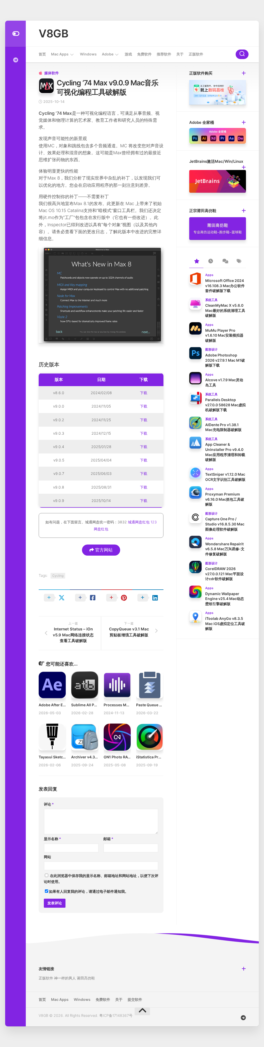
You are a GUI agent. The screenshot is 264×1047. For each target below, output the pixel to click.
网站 (47, 857)
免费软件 (144, 54)
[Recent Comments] (225, 261)
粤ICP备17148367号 (116, 1015)
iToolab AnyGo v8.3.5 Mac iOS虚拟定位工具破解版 (225, 623)
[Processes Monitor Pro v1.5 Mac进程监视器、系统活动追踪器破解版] (117, 685)
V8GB (53, 33)
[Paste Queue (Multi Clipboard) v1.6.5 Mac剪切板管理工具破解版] (149, 685)
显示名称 (52, 839)
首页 (42, 54)
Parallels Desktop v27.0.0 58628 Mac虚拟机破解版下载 (225, 404)
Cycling (57, 576)
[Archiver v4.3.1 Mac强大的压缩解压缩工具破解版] (84, 737)
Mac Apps (60, 54)
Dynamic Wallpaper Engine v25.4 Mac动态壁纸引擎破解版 (224, 598)
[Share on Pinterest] (116, 597)
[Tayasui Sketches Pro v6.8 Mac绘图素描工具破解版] (52, 737)
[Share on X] (54, 597)
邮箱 (108, 839)
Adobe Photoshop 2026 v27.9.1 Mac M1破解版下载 (225, 360)
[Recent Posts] (210, 261)
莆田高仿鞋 (86, 978)
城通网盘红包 (139, 522)
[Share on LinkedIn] (147, 597)
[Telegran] (15, 60)
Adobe (107, 54)
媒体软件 (51, 73)
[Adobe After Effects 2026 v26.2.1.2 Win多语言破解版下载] (52, 685)
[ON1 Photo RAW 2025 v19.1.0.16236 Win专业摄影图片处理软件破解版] (117, 737)
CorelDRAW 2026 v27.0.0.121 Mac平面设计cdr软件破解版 (224, 573)
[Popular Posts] (196, 261)
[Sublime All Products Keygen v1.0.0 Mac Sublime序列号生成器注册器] (84, 685)
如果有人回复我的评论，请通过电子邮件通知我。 (88, 891)
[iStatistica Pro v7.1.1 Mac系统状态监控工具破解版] (149, 737)
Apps (209, 275)
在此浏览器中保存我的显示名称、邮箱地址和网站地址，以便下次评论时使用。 (101, 878)
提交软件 (135, 999)
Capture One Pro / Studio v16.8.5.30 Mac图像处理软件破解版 (224, 524)
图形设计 (211, 349)
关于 (180, 54)
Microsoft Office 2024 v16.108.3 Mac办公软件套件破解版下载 (225, 285)
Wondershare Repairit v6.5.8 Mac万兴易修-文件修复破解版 (224, 549)
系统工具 (211, 300)
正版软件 (196, 54)
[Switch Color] (15, 34)
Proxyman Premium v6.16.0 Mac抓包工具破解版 (224, 499)
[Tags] (239, 261)
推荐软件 (164, 54)
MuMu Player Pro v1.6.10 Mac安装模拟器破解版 (224, 335)
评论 (49, 804)
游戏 (128, 54)
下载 (143, 393)
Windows (88, 54)
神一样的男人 (65, 978)
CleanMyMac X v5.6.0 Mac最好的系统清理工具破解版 (225, 310)
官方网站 (103, 550)
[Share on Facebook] (85, 597)
